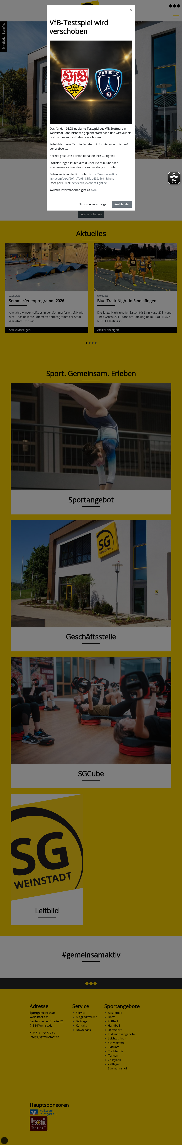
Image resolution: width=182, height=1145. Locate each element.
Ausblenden (122, 204)
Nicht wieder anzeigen (93, 204)
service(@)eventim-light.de (89, 183)
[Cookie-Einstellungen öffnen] (4, 1140)
